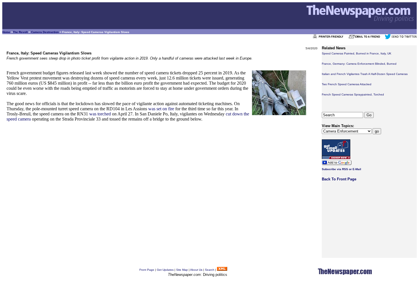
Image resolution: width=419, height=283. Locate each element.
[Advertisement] (162, 167)
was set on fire (161, 108)
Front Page (146, 269)
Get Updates (165, 269)
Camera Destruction (45, 32)
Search (209, 269)
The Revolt (20, 32)
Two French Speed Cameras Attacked (346, 84)
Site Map (182, 269)
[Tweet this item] (401, 38)
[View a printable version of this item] (329, 38)
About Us (196, 269)
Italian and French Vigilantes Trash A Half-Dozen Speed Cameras (365, 74)
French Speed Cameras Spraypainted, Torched (353, 94)
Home (6, 32)
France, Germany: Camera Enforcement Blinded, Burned (359, 63)
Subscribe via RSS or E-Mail (341, 169)
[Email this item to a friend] (366, 38)
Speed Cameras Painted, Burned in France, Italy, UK (356, 53)
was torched (100, 113)
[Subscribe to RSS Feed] (222, 269)
